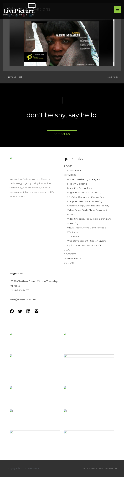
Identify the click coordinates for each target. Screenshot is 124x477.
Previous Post (13, 77)
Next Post (113, 77)
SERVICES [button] (70, 175)
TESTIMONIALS (72, 258)
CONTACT (69, 263)
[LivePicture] (19, 9)
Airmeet (74, 236)
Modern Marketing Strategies (83, 179)
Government (74, 170)
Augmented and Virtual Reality (84, 192)
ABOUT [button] (68, 166)
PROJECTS (70, 254)
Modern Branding (77, 183)
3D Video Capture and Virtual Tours (86, 197)
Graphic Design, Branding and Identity (88, 205)
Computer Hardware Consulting (84, 201)
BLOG (67, 249)
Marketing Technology (79, 188)
